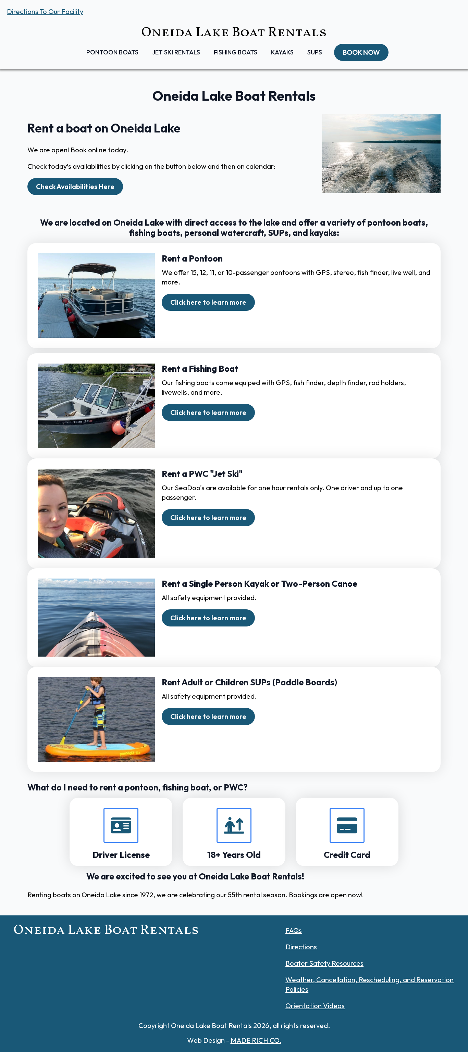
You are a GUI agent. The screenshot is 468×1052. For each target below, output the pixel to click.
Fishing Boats (235, 52)
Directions (301, 946)
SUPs (314, 52)
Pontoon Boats (112, 52)
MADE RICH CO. (256, 1040)
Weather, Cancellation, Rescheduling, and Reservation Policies (369, 984)
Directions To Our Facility (45, 11)
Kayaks (282, 52)
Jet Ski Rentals (176, 52)
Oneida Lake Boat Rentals (234, 32)
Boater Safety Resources (324, 963)
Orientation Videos (315, 1005)
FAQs (293, 930)
